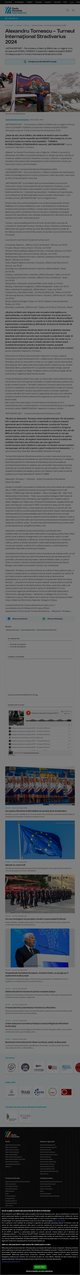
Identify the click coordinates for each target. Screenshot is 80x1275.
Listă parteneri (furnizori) (11, 1262)
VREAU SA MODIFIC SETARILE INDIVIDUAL (39, 1271)
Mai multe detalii (59, 1221)
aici (17, 1234)
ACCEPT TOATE (40, 1267)
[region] (40, 1241)
